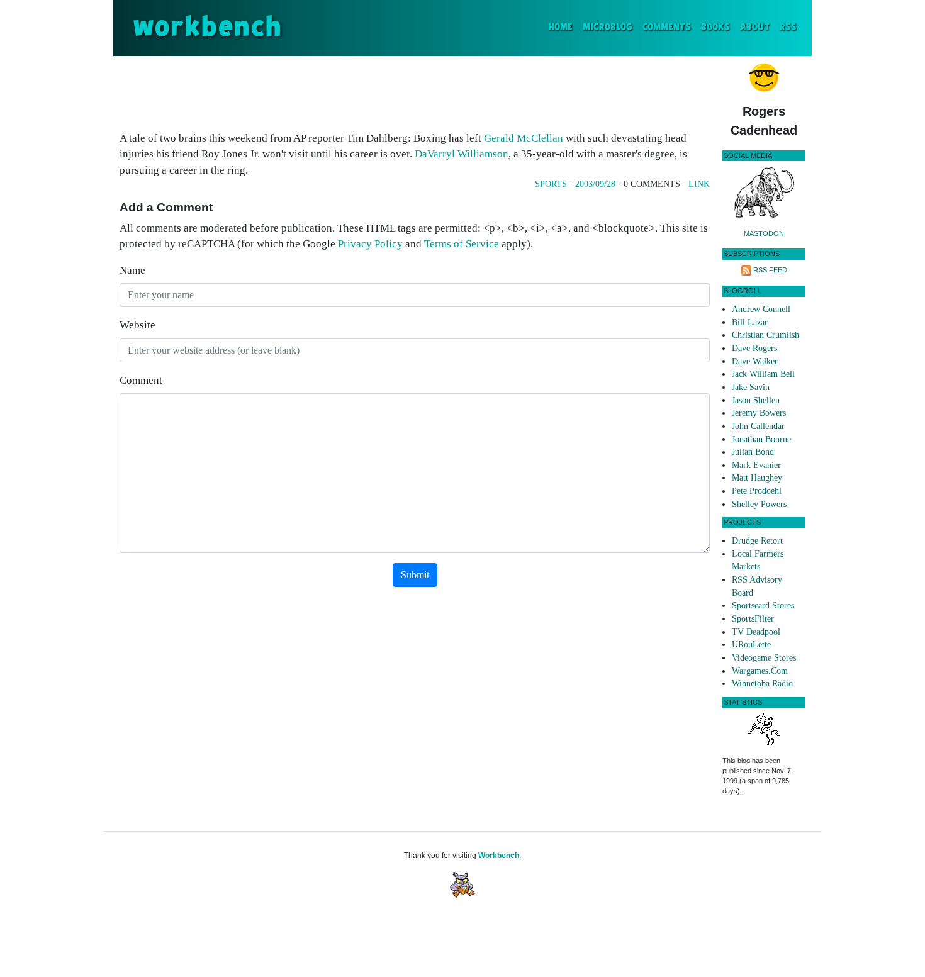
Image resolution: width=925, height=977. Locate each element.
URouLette (751, 644)
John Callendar (758, 426)
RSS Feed (770, 270)
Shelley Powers (759, 504)
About (755, 27)
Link (699, 184)
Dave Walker (755, 361)
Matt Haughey (757, 478)
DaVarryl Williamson (461, 154)
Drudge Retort (757, 540)
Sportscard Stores (763, 605)
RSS (788, 27)
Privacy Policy (370, 244)
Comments (666, 27)
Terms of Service (461, 244)
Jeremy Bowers (759, 413)
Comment (141, 380)
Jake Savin (751, 387)
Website (137, 325)
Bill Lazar (750, 322)
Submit (415, 574)
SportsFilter (753, 618)
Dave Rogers (754, 348)
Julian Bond (753, 452)
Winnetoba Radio (762, 683)
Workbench (498, 855)
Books (715, 27)
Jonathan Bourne (761, 439)
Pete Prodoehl (757, 491)
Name (132, 270)
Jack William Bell (763, 374)
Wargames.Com (760, 671)
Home (563, 27)
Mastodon (764, 233)
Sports (551, 184)
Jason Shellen (756, 400)
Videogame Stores (764, 657)
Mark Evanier (756, 465)
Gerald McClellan (523, 138)
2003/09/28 (595, 184)
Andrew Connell (761, 309)
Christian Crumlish (765, 335)
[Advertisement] (415, 90)
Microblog (607, 27)
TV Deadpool (756, 632)
